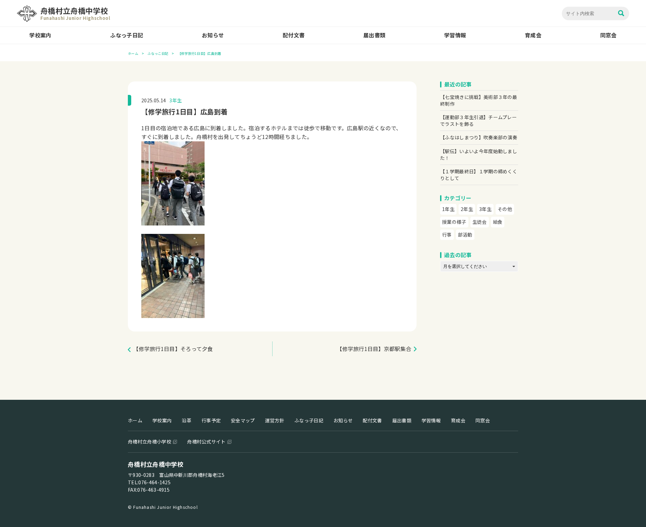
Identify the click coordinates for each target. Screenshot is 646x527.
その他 (505, 209)
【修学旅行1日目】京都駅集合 (374, 349)
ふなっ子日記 (126, 35)
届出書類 (374, 35)
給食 (498, 221)
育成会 (533, 35)
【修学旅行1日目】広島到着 (184, 111)
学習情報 (455, 35)
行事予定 (211, 420)
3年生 (175, 100)
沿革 (186, 420)
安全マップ (243, 420)
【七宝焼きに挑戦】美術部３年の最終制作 (478, 100)
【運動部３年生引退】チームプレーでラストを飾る (478, 120)
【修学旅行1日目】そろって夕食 (173, 349)
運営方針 (274, 420)
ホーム (133, 53)
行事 (447, 234)
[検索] (621, 13)
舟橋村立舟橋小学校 (149, 441)
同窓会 (608, 35)
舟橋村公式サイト (206, 441)
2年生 (467, 209)
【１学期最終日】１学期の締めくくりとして (478, 174)
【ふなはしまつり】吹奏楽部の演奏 (478, 137)
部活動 (465, 234)
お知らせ (213, 35)
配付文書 (293, 35)
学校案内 (40, 35)
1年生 (448, 209)
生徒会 (479, 221)
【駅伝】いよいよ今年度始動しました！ (478, 154)
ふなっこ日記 (157, 53)
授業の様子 (454, 221)
